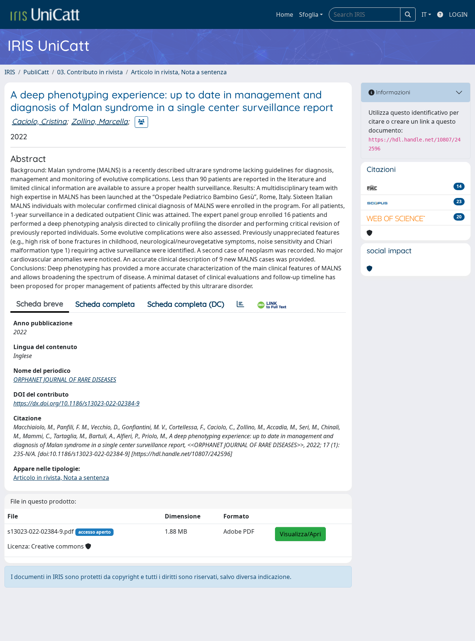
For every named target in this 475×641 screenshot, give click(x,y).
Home (284, 14)
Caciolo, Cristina (39, 121)
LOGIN (458, 14)
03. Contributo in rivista (90, 72)
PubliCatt (36, 72)
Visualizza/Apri (300, 534)
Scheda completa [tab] (105, 304)
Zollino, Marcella (99, 121)
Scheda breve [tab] (39, 303)
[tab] (240, 304)
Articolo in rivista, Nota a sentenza (179, 72)
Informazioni (392, 92)
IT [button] (424, 14)
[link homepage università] (44, 14)
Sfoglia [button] (308, 14)
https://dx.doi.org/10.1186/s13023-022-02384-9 (76, 403)
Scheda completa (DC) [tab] (185, 304)
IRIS (9, 72)
